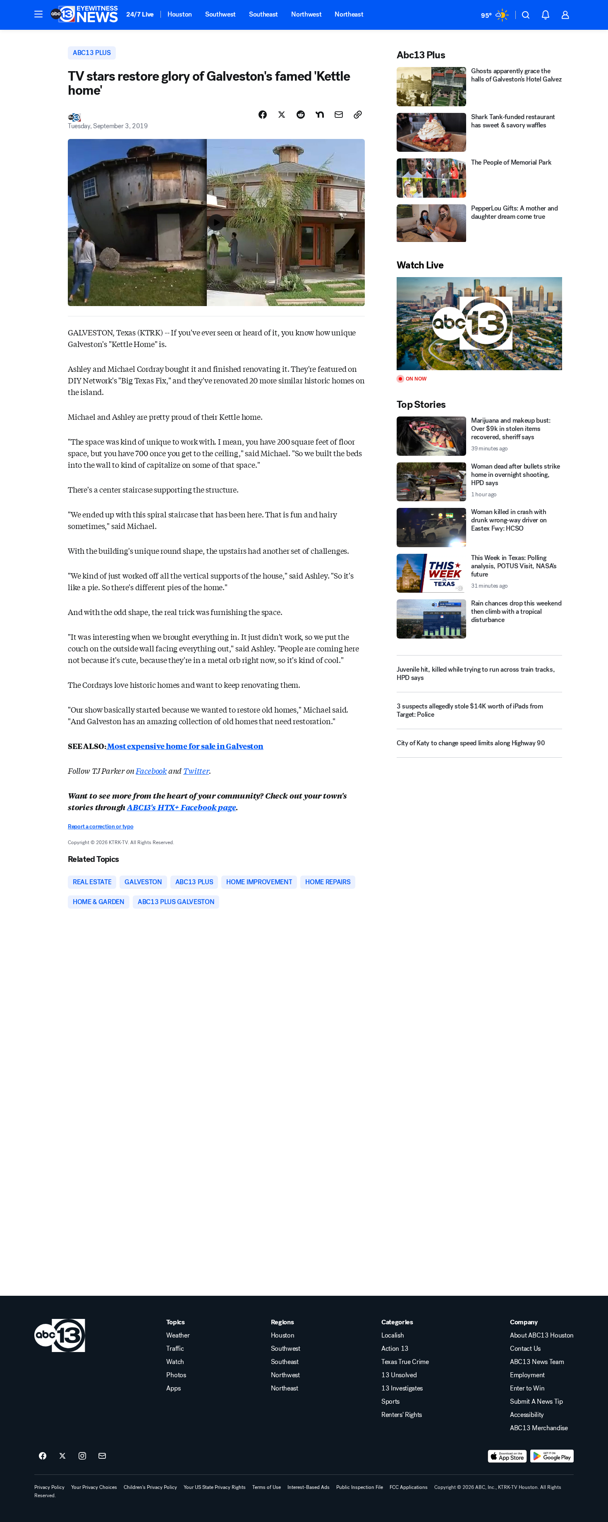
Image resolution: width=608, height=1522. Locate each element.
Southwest (220, 14)
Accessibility (527, 1415)
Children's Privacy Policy (150, 1487)
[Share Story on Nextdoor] (320, 115)
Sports (390, 1401)
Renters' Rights (401, 1415)
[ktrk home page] (59, 1335)
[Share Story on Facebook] (263, 115)
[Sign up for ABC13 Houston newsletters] (102, 1456)
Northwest (306, 14)
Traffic (175, 1348)
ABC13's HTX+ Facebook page (181, 807)
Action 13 (395, 1348)
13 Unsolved (399, 1375)
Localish (392, 1335)
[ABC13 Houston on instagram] (82, 1456)
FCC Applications (409, 1487)
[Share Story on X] (282, 115)
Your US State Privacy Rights (215, 1487)
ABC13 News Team (537, 1362)
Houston (180, 14)
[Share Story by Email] (339, 115)
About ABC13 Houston (542, 1335)
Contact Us (525, 1348)
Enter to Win (527, 1388)
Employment (527, 1375)
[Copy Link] (358, 115)
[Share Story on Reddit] (301, 115)
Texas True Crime (405, 1362)
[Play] (479, 323)
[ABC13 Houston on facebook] (42, 1456)
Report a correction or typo (100, 826)
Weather (177, 1335)
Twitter (196, 770)
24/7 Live (140, 14)
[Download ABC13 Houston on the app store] (507, 1456)
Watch (175, 1362)
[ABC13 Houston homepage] (84, 15)
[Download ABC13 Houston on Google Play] (552, 1456)
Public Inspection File (359, 1487)
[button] (38, 14)
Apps (173, 1388)
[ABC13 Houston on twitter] (62, 1456)
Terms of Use (266, 1487)
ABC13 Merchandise (539, 1428)
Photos (176, 1375)
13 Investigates (402, 1388)
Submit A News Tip (536, 1401)
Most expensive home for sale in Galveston (184, 745)
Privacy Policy (49, 1487)
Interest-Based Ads (308, 1487)
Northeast (349, 14)
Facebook (151, 770)
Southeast (263, 14)
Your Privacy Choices (94, 1487)
